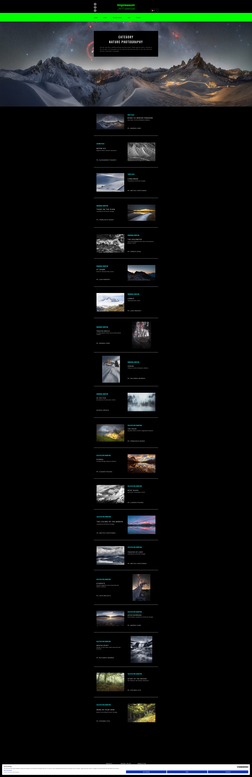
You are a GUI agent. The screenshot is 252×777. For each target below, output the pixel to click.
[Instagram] (95, 4)
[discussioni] (95, 10)
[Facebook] (95, 7)
